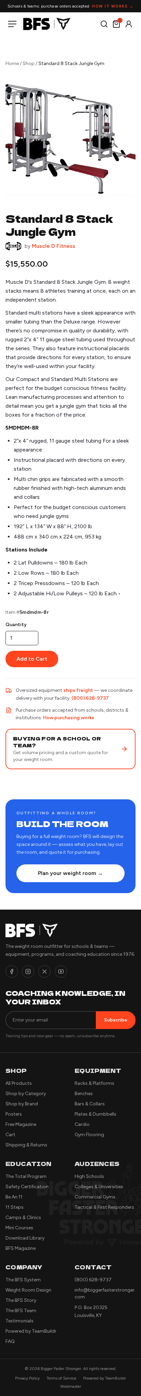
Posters (13, 1114)
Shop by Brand (21, 1104)
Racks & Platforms (94, 1083)
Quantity (16, 624)
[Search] (104, 24)
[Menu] (13, 23)
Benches (84, 1093)
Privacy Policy (27, 1378)
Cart (10, 1135)
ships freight (78, 690)
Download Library (24, 1238)
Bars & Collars (90, 1104)
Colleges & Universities (99, 1187)
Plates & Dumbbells (95, 1114)
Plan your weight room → (70, 873)
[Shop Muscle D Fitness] (13, 246)
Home (12, 63)
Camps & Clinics (23, 1217)
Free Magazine (20, 1124)
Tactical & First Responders (104, 1207)
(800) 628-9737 (90, 698)
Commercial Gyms (95, 1197)
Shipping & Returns (26, 1145)
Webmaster (70, 1386)
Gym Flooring (89, 1135)
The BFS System (23, 1280)
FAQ (10, 1341)
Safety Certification (27, 1187)
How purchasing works (68, 718)
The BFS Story (20, 1300)
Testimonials (19, 1321)
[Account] (129, 24)
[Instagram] (28, 971)
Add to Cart (31, 659)
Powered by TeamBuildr (30, 1331)
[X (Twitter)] (44, 971)
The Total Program (26, 1176)
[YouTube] (61, 971)
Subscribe (115, 1020)
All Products (18, 1083)
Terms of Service (61, 1378)
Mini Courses (19, 1228)
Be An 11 (14, 1197)
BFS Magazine (20, 1248)
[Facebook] (11, 971)
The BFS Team (20, 1310)
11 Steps (14, 1207)
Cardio (82, 1124)
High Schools (89, 1176)
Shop (29, 63)
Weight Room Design (28, 1290)
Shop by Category (25, 1093)
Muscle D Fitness (53, 246)
